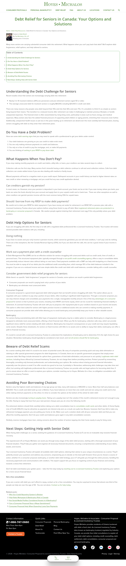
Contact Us (108, 10)
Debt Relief (61, 10)
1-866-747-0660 (18, 522)
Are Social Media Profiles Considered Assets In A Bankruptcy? (33, 500)
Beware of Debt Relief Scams (18, 72)
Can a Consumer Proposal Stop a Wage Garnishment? (29, 503)
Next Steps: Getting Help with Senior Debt (22, 80)
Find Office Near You (61, 533)
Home (8, 31)
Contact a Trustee (15, 534)
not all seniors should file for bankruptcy (83, 338)
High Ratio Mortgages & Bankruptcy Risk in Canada (28, 497)
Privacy (104, 553)
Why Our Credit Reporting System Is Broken (26, 494)
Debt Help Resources (18, 31)
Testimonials (40, 533)
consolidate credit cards (85, 406)
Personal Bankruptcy (41, 10)
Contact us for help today (61, 485)
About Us (81, 10)
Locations (94, 10)
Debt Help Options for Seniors (18, 69)
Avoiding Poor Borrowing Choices (20, 76)
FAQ (71, 10)
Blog (55, 525)
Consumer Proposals (16, 10)
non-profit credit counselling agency (78, 258)
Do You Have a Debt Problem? (18, 61)
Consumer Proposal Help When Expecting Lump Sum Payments (33, 506)
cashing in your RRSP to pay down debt (39, 150)
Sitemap (117, 553)
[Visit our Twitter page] (84, 547)
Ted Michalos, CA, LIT (22, 36)
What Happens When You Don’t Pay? (21, 65)
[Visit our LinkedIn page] (101, 547)
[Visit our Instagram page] (118, 547)
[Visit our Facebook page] (76, 547)
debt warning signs (25, 136)
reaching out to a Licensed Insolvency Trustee (81, 468)
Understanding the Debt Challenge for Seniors (23, 58)
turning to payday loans (37, 398)
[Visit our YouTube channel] (109, 547)
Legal (110, 553)
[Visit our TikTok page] (93, 547)
